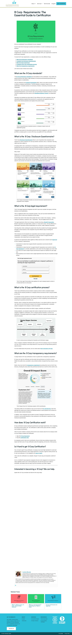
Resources (44, 617)
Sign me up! (11, 628)
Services (39, 3)
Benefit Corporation (49, 222)
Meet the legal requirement (23, 62)
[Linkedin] (15, 585)
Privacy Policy (67, 633)
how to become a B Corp (46, 348)
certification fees (24, 437)
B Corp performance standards (24, 76)
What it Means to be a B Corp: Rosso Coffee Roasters (18, 606)
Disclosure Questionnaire (26, 139)
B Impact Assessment (31, 82)
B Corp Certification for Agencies (51, 605)
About (33, 3)
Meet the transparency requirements (25, 66)
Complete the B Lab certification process (27, 64)
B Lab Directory (47, 408)
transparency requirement (33, 365)
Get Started (61, 3)
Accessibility (61, 633)
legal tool (54, 239)
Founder (23, 618)
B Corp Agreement (25, 436)
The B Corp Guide (44, 618)
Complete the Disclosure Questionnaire (26, 61)
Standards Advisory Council (41, 93)
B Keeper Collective (34, 620)
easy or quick (39, 453)
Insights (54, 3)
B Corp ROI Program (35, 618)
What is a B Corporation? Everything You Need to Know (35, 606)
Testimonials (47, 3)
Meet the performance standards (25, 59)
